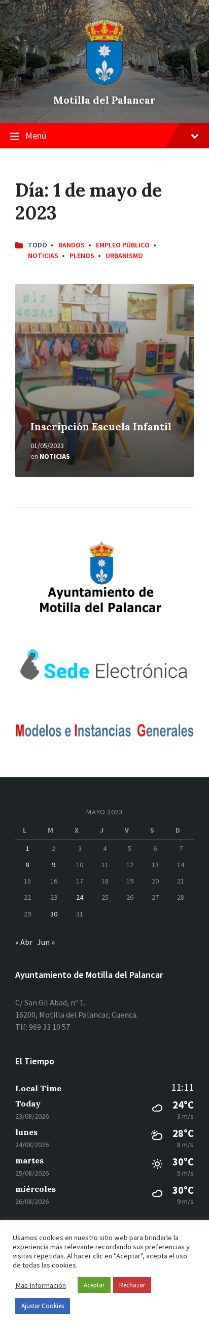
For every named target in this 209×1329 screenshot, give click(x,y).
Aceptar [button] (94, 1285)
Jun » (46, 942)
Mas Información (40, 1285)
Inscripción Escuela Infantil (100, 426)
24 (79, 897)
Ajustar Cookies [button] (42, 1306)
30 (53, 914)
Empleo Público (123, 244)
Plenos (81, 255)
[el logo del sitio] (104, 82)
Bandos (71, 244)
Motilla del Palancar (104, 99)
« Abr (23, 942)
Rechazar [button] (132, 1285)
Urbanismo (124, 255)
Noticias (43, 255)
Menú (35, 135)
